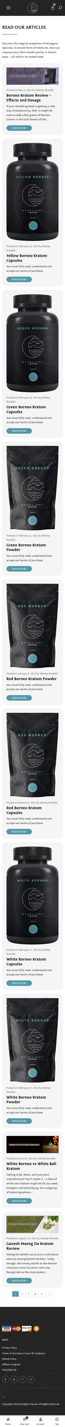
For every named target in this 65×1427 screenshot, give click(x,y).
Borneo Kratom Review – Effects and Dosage (28, 98)
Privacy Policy (9, 1347)
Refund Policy (9, 1359)
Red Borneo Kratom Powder (31, 679)
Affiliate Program (11, 1364)
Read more (19, 128)
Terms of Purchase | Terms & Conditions (23, 1353)
